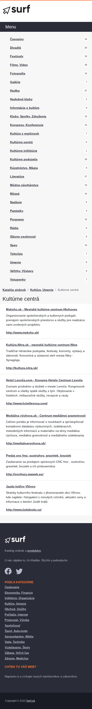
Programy (17, 219)
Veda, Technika (15, 642)
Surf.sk (30, 700)
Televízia (16, 253)
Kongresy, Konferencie (26, 125)
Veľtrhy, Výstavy (21, 271)
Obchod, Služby (15, 609)
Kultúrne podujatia (23, 159)
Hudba (15, 90)
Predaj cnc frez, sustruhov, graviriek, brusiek (38, 455)
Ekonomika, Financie (19, 592)
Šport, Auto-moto (16, 631)
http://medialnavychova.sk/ (26, 443)
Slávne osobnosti (23, 236)
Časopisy (17, 39)
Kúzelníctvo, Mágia (24, 168)
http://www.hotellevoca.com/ (26, 403)
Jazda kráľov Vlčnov (21, 486)
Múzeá (14, 193)
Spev (13, 245)
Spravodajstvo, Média (19, 636)
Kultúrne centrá (21, 142)
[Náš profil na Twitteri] (19, 571)
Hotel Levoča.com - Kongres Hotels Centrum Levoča (44, 380)
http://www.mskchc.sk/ (22, 332)
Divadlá (15, 47)
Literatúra (17, 176)
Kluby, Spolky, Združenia (28, 116)
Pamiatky (16, 211)
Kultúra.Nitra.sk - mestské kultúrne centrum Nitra (41, 344)
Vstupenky (18, 279)
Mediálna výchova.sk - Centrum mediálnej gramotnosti (46, 415)
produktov (34, 550)
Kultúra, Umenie (41, 289)
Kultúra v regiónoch (24, 133)
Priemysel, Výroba (17, 620)
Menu (10, 26)
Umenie (15, 262)
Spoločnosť (12, 625)
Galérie (15, 82)
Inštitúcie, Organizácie (19, 598)
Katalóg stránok (14, 289)
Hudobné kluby (21, 99)
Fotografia (17, 73)
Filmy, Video (19, 65)
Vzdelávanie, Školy (17, 647)
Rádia (14, 228)
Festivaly (16, 56)
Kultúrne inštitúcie (23, 150)
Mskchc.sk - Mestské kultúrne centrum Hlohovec (41, 309)
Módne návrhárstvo (24, 185)
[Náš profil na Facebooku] (8, 571)
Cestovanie (12, 587)
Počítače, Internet (16, 614)
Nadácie (16, 202)
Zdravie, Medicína (16, 658)
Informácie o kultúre (24, 107)
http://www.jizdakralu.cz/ (24, 509)
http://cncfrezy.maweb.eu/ (24, 474)
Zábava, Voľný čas (17, 652)
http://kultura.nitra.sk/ (22, 368)
